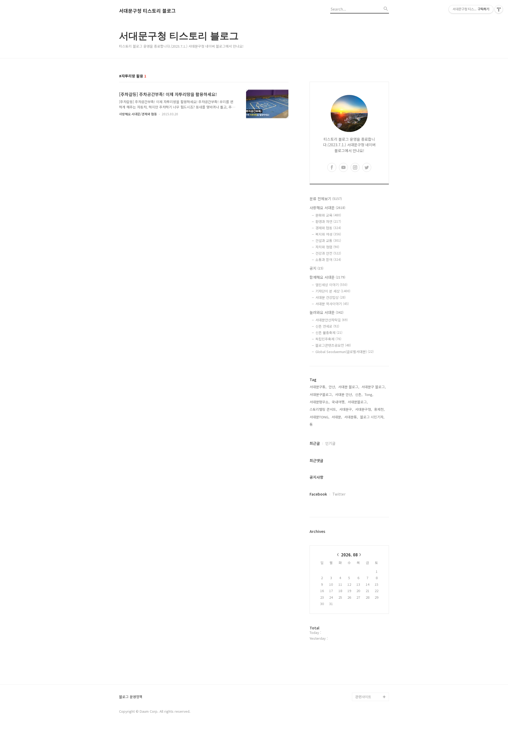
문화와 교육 (328, 215)
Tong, (369, 394)
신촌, (358, 394)
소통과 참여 (328, 259)
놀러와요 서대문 (326, 312)
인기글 (330, 443)
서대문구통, (318, 386)
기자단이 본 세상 (332, 291)
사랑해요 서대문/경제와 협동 (138, 114)
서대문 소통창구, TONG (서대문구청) (370, 616)
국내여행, (339, 401)
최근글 (315, 443)
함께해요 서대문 (327, 277)
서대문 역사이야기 (332, 303)
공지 (316, 268)
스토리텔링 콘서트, (323, 409)
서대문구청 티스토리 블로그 (147, 11)
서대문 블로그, (348, 386)
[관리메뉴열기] (499, 9)
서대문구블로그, (321, 394)
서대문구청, (363, 409)
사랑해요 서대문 (327, 207)
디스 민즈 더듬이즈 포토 (371, 658)
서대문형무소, (320, 401)
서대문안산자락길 (331, 319)
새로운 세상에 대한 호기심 (371, 684)
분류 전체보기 (326, 198)
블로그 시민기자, (372, 416)
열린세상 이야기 (331, 284)
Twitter (339, 494)
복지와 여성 (328, 234)
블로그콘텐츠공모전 (333, 345)
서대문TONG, (319, 416)
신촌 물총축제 (328, 332)
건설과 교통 (328, 240)
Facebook (318, 494)
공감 (359, 629)
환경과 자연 (328, 221)
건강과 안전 (328, 253)
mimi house (365, 671)
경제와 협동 (328, 227)
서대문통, (351, 416)
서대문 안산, (344, 394)
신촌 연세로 (327, 326)
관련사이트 (363, 696)
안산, (332, 386)
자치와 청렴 (327, 246)
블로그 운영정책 (130, 697)
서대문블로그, (358, 401)
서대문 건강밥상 (330, 297)
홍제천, (379, 409)
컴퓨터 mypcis (367, 637)
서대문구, (346, 409)
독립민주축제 (328, 338)
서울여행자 (363, 645)
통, (312, 424)
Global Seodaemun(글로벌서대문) (344, 351)
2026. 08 (349, 554)
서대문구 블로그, (373, 386)
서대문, (337, 416)
